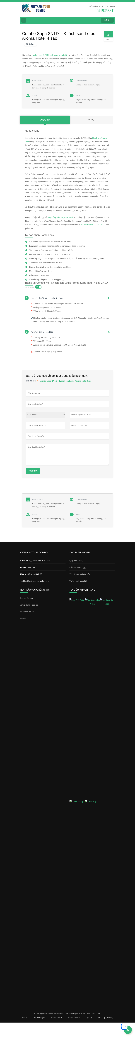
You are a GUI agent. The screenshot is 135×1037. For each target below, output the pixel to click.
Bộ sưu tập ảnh (26, 598)
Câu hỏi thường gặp (77, 567)
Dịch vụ (89, 1018)
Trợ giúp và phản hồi (78, 581)
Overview (45, 120)
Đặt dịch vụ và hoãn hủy (79, 574)
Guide (34, 95)
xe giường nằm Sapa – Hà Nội (60, 217)
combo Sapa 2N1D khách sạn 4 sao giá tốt (49, 55)
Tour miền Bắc (56, 1018)
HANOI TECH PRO (93, 1014)
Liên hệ (23, 618)
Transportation (81, 81)
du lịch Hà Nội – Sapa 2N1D (93, 225)
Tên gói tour (32, 381)
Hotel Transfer (37, 81)
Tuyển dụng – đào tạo (29, 605)
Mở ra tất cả (29, 287)
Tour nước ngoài (39, 1018)
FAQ (99, 1018)
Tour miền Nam (74, 1018)
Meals (78, 95)
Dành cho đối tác (27, 612)
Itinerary (90, 120)
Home (24, 1018)
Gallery (32, 44)
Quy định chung (76, 560)
